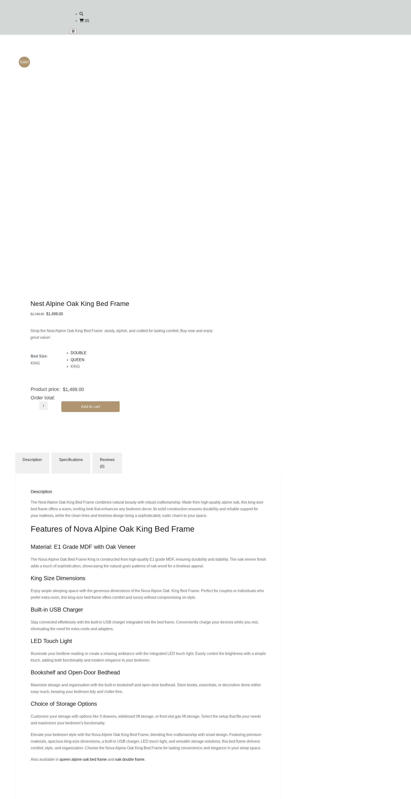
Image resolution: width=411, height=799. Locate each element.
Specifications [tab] (71, 460)
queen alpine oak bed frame (83, 759)
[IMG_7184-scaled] (98, 229)
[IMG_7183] (98, 112)
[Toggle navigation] (73, 31)
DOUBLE (79, 353)
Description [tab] (32, 460)
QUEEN (77, 360)
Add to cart (90, 407)
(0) (86, 21)
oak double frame (129, 759)
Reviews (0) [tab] (107, 463)
